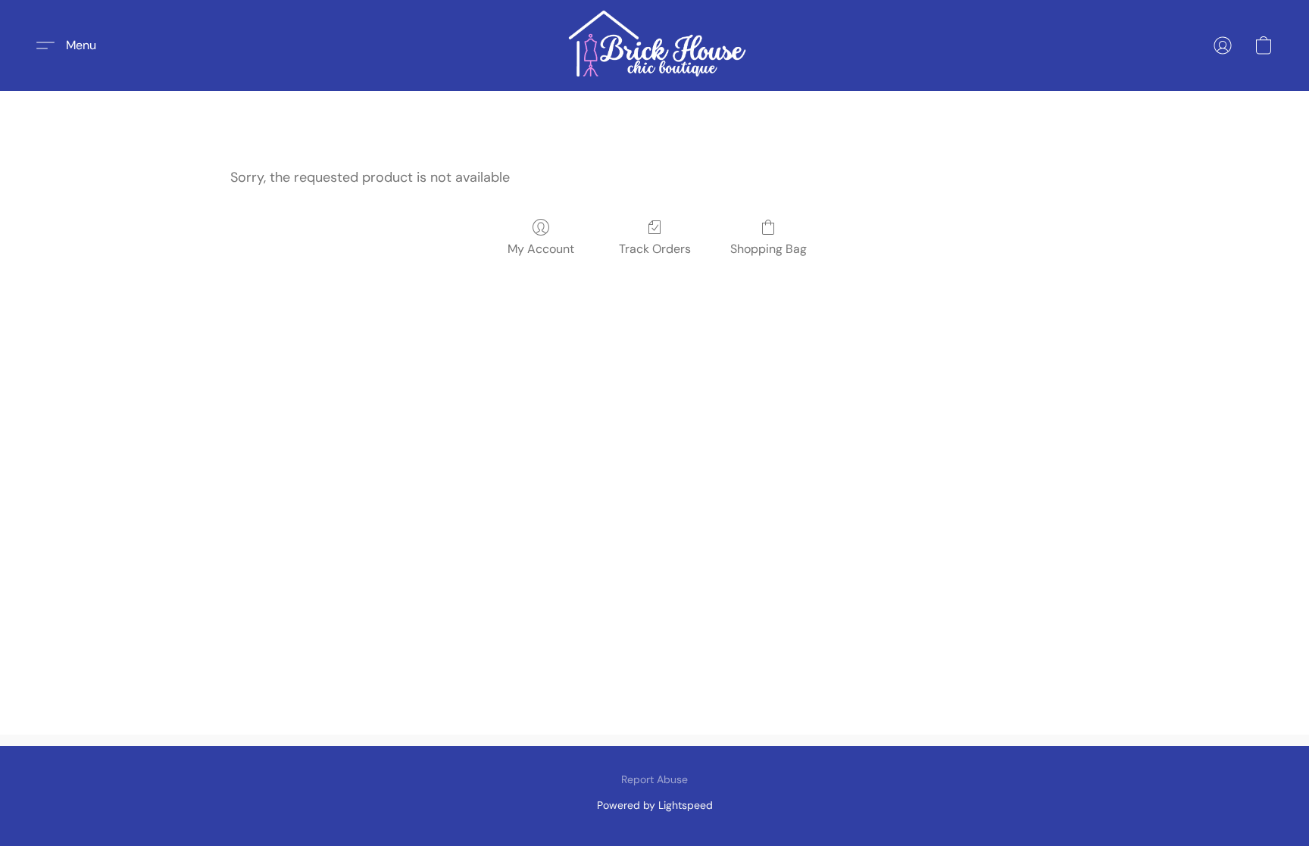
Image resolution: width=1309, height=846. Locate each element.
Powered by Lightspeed (655, 805)
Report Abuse (654, 779)
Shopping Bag (768, 249)
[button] (654, 45)
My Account (541, 249)
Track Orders (655, 249)
